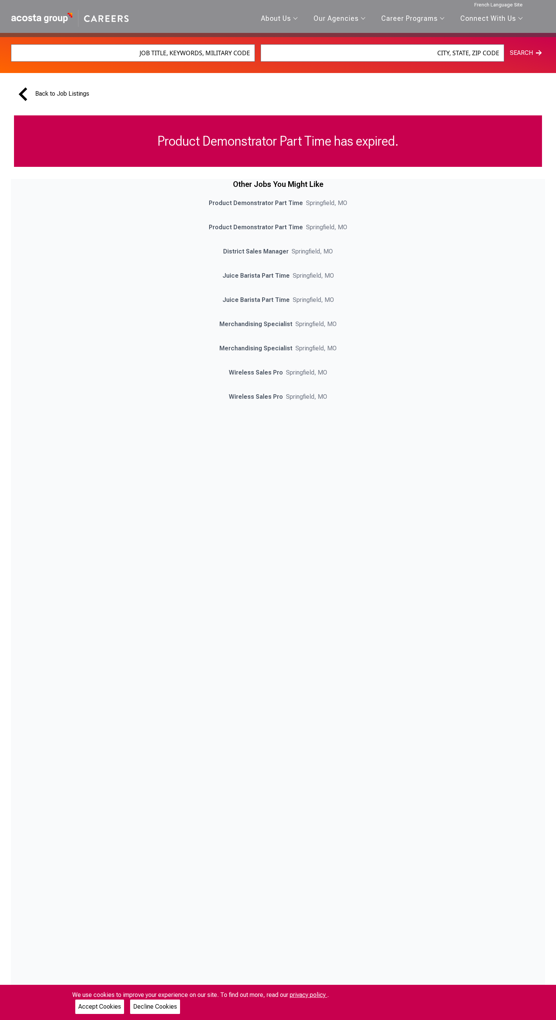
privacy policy (308, 994)
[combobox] (133, 53)
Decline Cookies (155, 1006)
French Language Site (498, 5)
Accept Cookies (99, 1006)
